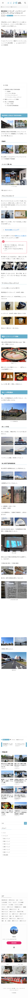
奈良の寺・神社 (20, 911)
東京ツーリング (23, 913)
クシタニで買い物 (11, 93)
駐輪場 (8, 91)
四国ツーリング (6, 852)
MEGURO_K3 (4, 900)
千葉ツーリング (5, 909)
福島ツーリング (5, 918)
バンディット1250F (18, 904)
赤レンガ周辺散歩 (9, 101)
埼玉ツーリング (5, 911)
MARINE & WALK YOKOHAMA (12, 89)
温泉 (10, 916)
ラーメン (13, 739)
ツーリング (5, 835)
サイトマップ (22, 988)
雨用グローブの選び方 (20, 235)
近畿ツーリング (6, 846)
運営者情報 (14, 943)
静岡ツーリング (23, 920)
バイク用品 (11, 904)
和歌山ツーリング (12, 909)
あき (17, 900)
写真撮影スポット (18, 907)
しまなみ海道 (4, 902)
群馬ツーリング (12, 918)
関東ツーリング (10, 15)
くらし (17, 988)
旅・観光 (13, 988)
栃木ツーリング (5, 916)
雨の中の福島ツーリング (11, 229)
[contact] (14, 947)
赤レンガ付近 (10, 103)
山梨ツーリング (15, 913)
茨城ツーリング (20, 918)
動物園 (24, 907)
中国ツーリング (6, 849)
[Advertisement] (14, 64)
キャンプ (14, 902)
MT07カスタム (12, 900)
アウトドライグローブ (12, 95)
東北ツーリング (6, 838)
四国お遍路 (5, 855)
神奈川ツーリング (19, 739)
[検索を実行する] (25, 823)
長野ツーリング (15, 920)
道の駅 (9, 920)
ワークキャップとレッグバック (14, 97)
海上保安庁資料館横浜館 (12, 105)
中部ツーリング (6, 844)
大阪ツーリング (12, 911)
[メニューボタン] (3, 3)
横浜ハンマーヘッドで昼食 (12, 99)
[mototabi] (14, 3)
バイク (4, 832)
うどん (21, 900)
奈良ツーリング (5, 913)
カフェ (10, 902)
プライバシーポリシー (14, 990)
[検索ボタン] (25, 3)
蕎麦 (2, 920)
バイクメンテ (4, 904)
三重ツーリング (10, 907)
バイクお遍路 (20, 902)
